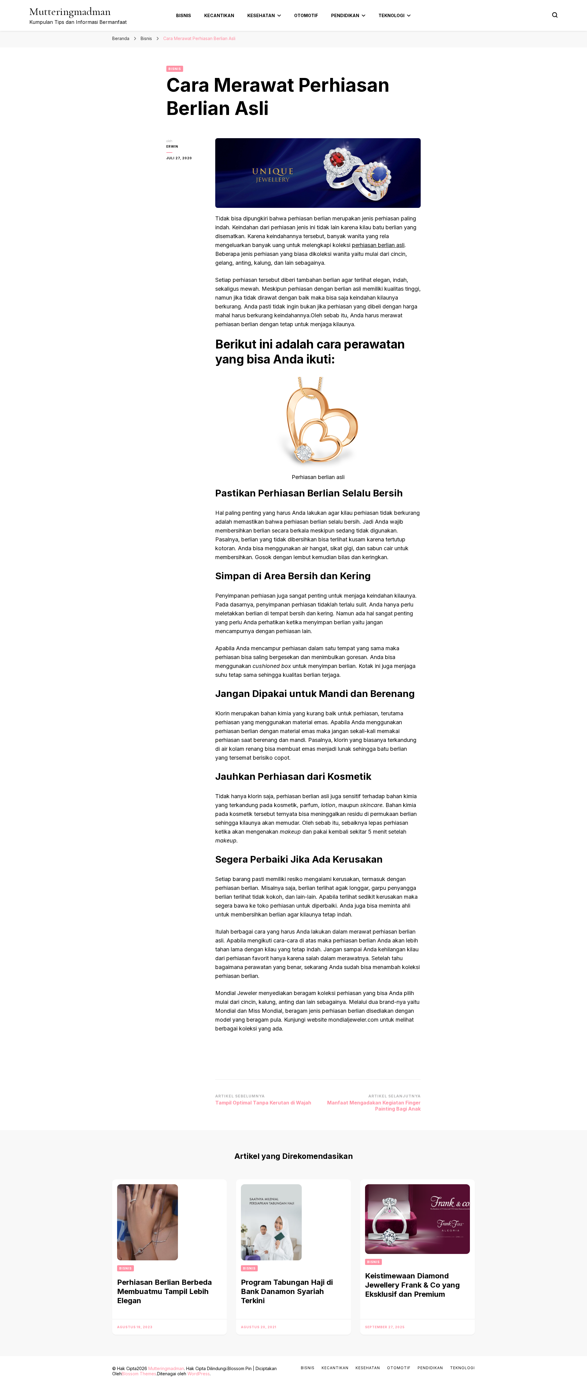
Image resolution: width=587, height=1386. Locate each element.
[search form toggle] (555, 15)
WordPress (198, 1373)
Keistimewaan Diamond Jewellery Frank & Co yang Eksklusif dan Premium (412, 1285)
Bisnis (183, 15)
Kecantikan (219, 15)
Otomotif (306, 15)
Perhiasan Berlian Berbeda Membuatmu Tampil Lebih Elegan (164, 1291)
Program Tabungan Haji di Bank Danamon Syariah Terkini (287, 1291)
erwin (172, 146)
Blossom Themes (139, 1373)
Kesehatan (261, 15)
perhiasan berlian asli (378, 245)
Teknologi (391, 15)
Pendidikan (345, 15)
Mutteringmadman (70, 11)
